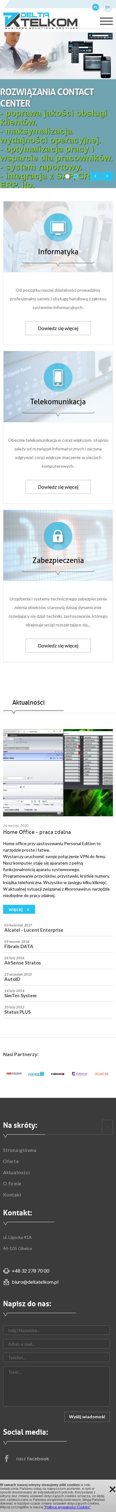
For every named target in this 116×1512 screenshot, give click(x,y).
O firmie (12, 1183)
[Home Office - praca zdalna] (58, 773)
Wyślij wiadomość (87, 1416)
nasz (32, 1458)
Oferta (11, 1161)
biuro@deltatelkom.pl (35, 1282)
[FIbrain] (58, 1074)
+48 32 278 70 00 (30, 1271)
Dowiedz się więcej (58, 328)
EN (107, 7)
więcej (16, 909)
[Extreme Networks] (80, 1074)
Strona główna (20, 1150)
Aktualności (16, 1172)
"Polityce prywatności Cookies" (67, 1507)
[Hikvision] (14, 1074)
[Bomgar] (102, 1074)
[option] (14, 1074)
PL (96, 7)
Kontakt (12, 1194)
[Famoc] (36, 1074)
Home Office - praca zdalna (37, 832)
